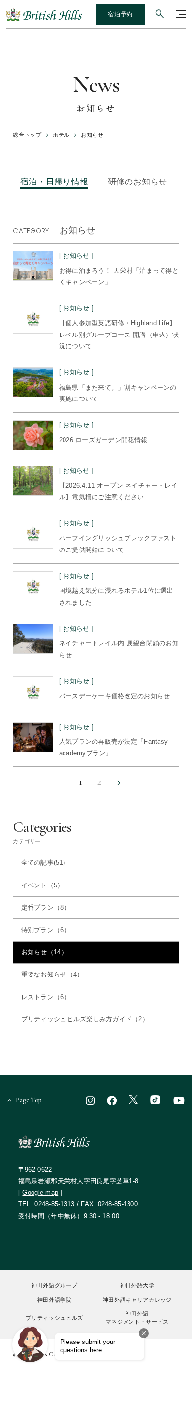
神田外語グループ (54, 1285)
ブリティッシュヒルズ (54, 1318)
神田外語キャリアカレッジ (137, 1300)
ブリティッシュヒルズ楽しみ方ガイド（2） (85, 1019)
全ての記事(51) (43, 862)
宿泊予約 (120, 14)
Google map (40, 1192)
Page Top (29, 1100)
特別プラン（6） (45, 930)
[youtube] (179, 1100)
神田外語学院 (54, 1300)
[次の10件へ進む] (119, 783)
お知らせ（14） (44, 952)
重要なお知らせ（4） (52, 974)
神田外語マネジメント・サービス (137, 1318)
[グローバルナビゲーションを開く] (181, 14)
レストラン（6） (45, 997)
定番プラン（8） (45, 907)
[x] (133, 1100)
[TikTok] (155, 1100)
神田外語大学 (137, 1285)
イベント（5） (42, 885)
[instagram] (90, 1100)
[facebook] (112, 1100)
